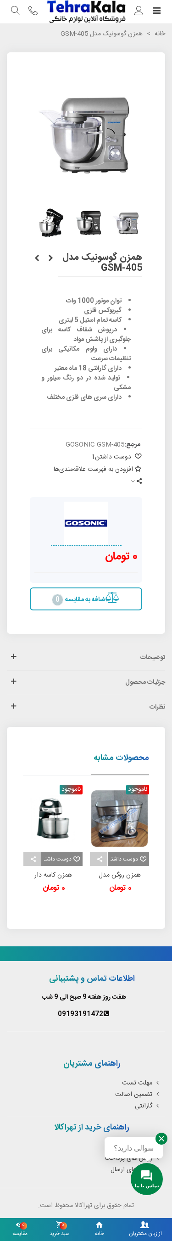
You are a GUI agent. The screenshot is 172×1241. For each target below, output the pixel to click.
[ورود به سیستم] (139, 12)
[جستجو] (15, 12)
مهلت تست (137, 1083)
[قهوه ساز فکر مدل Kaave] (37, 259)
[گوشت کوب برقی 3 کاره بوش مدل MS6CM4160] (50, 259)
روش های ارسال (131, 1169)
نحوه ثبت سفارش (129, 1146)
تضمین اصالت (133, 1094)
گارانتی (143, 1106)
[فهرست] (156, 12)
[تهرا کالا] (86, 11)
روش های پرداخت (128, 1158)
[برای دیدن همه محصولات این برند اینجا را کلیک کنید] (86, 524)
